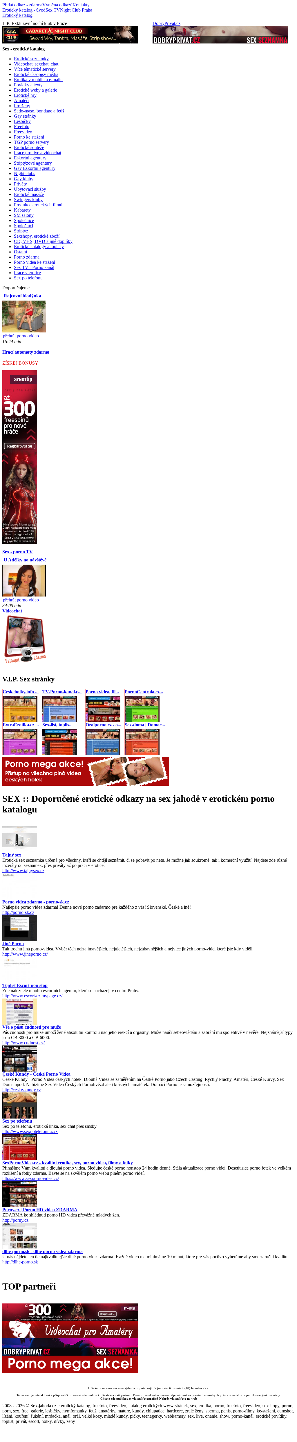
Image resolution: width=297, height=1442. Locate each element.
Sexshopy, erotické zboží (36, 236)
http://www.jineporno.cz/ (25, 954)
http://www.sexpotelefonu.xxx (30, 1131)
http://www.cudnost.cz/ (23, 1042)
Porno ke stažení (29, 136)
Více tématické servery (35, 69)
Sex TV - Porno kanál (34, 267)
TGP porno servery (31, 142)
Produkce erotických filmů (38, 204)
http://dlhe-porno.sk (20, 1261)
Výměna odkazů (57, 4)
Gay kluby (23, 178)
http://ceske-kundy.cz (21, 1089)
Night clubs (24, 173)
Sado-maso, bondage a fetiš (39, 110)
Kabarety (22, 210)
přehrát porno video (21, 335)
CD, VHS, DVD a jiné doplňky (43, 241)
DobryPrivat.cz (166, 23)
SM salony (24, 215)
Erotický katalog (17, 15)
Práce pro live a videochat (37, 152)
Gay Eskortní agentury (34, 168)
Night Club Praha (76, 10)
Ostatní (20, 251)
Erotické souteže (29, 147)
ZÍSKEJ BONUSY (20, 363)
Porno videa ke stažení (34, 262)
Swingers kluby (28, 199)
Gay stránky (25, 116)
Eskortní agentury (30, 157)
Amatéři (21, 100)
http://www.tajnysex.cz (23, 870)
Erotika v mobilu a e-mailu (38, 79)
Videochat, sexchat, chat (36, 63)
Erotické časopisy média (36, 74)
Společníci (23, 225)
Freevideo (23, 131)
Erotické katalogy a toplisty (39, 246)
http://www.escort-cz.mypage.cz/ (32, 995)
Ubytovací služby (30, 189)
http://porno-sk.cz (18, 912)
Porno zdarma (26, 256)
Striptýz (21, 230)
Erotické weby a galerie (35, 90)
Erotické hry (25, 95)
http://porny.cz (15, 1220)
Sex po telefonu (28, 277)
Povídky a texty (28, 84)
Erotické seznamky (31, 58)
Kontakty (81, 4)
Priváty (20, 183)
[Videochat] (24, 662)
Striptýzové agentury (33, 163)
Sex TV (53, 10)
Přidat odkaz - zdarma (22, 4)
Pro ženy (22, 105)
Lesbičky (22, 121)
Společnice (24, 220)
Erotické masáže (29, 194)
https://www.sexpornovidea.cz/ (30, 1178)
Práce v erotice (27, 272)
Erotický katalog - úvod (24, 10)
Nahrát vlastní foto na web (178, 1398)
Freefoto (21, 126)
